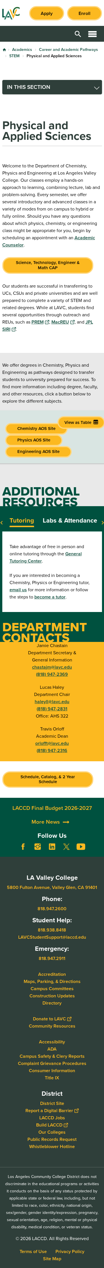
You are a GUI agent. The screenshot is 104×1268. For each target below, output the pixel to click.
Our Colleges (52, 1132)
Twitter (66, 846)
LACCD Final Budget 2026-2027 (52, 808)
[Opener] (98, 851)
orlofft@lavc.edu (52, 743)
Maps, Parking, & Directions (52, 981)
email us (18, 589)
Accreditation (52, 974)
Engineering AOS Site (38, 451)
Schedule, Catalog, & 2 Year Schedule (48, 779)
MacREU (60, 322)
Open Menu (92, 34)
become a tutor (50, 597)
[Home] (11, 13)
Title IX (52, 1077)
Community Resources (52, 1025)
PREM (37, 322)
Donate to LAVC (49, 1018)
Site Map (52, 1258)
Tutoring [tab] (22, 520)
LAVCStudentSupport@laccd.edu (52, 937)
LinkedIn (52, 846)
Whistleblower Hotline (52, 1146)
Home (4, 50)
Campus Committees (52, 988)
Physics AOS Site (33, 440)
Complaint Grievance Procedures (52, 1063)
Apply (47, 13)
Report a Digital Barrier (49, 1110)
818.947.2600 (52, 908)
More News (45, 822)
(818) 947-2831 (52, 708)
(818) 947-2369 (52, 674)
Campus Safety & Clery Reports (52, 1056)
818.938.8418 (52, 930)
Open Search (78, 34)
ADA (52, 1048)
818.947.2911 (52, 958)
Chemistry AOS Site (36, 428)
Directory (52, 1002)
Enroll (84, 13)
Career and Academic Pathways (68, 50)
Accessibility (52, 1041)
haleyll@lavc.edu (52, 701)
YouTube (81, 846)
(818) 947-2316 (52, 750)
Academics (22, 50)
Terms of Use (33, 1251)
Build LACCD (49, 1124)
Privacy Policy (69, 1251)
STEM (14, 56)
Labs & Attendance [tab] (70, 520)
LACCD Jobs (52, 1117)
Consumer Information (52, 1070)
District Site (52, 1103)
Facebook (23, 846)
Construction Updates (52, 995)
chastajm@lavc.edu (52, 667)
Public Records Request (52, 1139)
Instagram (37, 846)
